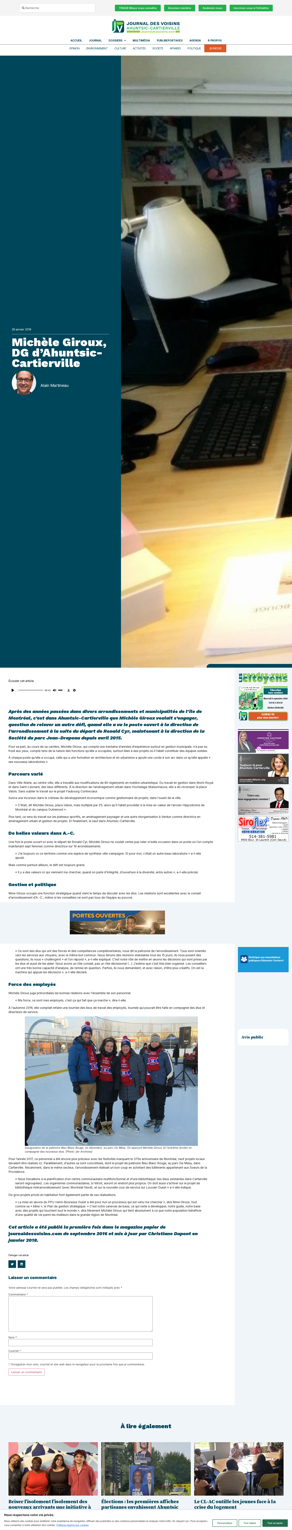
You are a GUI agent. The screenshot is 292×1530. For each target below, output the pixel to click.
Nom (12, 1337)
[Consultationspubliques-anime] (263, 971)
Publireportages (170, 40)
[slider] (29, 690)
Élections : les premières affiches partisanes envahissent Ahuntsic (140, 1504)
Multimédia (141, 40)
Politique (194, 48)
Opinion (74, 48)
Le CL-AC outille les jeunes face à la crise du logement (235, 1504)
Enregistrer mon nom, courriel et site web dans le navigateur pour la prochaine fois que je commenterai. (78, 1364)
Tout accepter (275, 1523)
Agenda (195, 40)
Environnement (97, 48)
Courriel (14, 1350)
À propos (215, 40)
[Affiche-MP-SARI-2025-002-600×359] (263, 814)
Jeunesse (215, 48)
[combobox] (57, 7)
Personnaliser (224, 1523)
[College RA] (117, 933)
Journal (95, 40)
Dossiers (116, 40)
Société (157, 48)
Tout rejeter (250, 1523)
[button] (12, 1264)
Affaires (175, 48)
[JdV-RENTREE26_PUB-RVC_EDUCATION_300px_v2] (263, 720)
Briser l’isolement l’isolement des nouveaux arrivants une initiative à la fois (49, 1507)
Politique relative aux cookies (72, 1525)
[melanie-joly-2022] (263, 783)
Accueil (76, 40)
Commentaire (18, 1294)
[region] (146, 1520)
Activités (139, 48)
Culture (120, 48)
